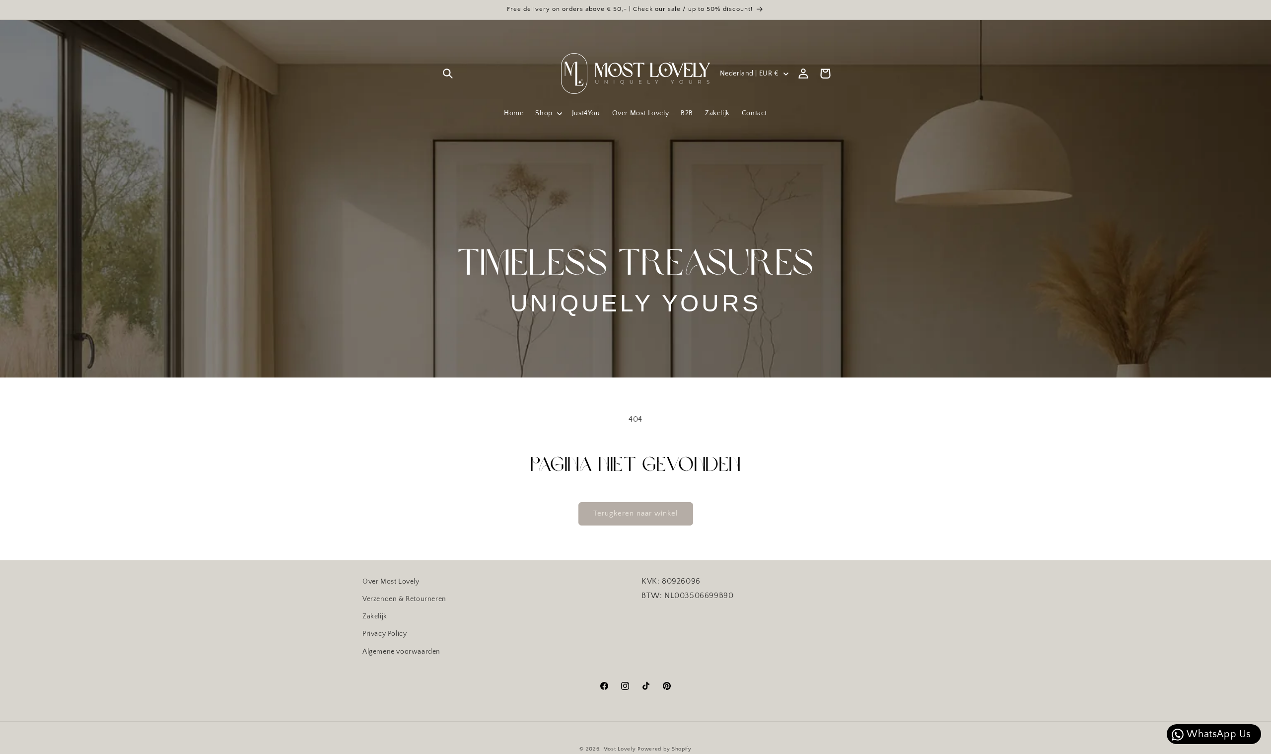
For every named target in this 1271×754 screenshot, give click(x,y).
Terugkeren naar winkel (635, 513)
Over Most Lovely (391, 582)
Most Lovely (619, 749)
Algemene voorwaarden (401, 651)
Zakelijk (374, 616)
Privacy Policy (384, 634)
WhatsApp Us (1218, 734)
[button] (448, 73)
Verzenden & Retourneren (404, 599)
